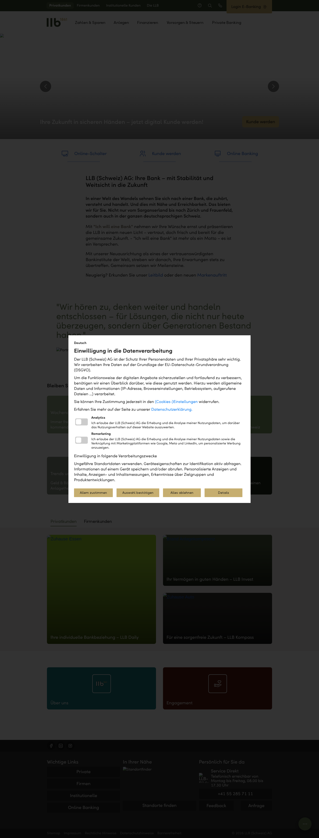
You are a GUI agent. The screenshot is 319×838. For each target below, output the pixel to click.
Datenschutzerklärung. (172, 409)
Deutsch (80, 343)
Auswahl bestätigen (137, 493)
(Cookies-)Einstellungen (176, 401)
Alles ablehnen (181, 493)
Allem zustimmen (93, 493)
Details (223, 493)
